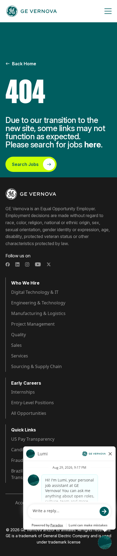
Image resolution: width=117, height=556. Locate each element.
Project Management (33, 324)
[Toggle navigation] (108, 11)
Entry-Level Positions (32, 403)
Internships (23, 392)
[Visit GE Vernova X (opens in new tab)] (49, 264)
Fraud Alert (22, 460)
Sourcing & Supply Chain (36, 366)
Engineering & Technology (38, 303)
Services (19, 356)
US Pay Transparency (32, 439)
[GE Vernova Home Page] (31, 11)
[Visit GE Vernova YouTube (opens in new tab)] (38, 264)
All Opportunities (28, 413)
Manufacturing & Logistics (38, 313)
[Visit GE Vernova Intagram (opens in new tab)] (27, 264)
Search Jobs (25, 164)
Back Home (24, 63)
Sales (16, 345)
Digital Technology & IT (35, 292)
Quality (18, 335)
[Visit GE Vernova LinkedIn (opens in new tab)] (17, 264)
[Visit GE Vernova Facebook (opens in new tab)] (7, 264)
